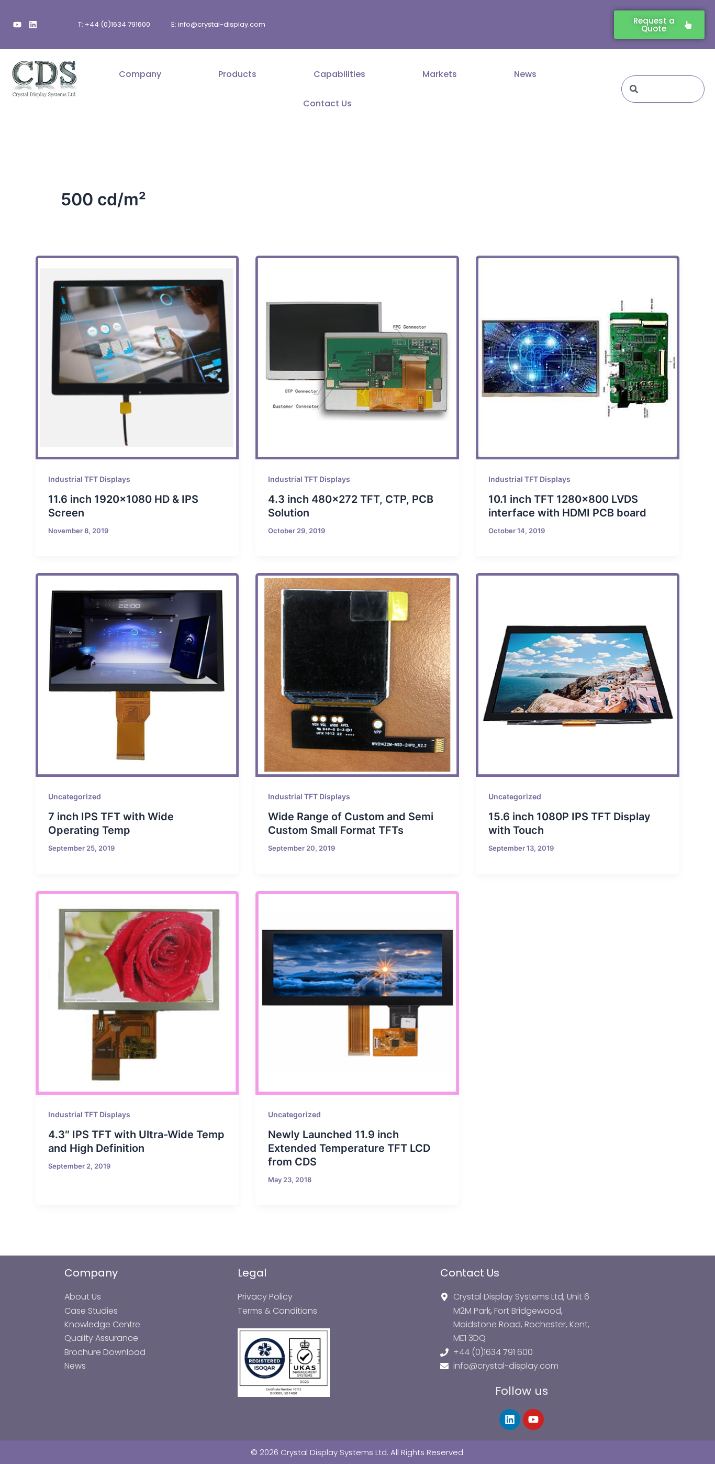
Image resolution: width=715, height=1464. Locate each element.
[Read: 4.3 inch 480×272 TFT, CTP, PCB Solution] (357, 357)
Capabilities (339, 74)
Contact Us (327, 103)
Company (140, 74)
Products (237, 74)
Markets (439, 74)
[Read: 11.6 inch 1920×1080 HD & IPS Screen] (137, 357)
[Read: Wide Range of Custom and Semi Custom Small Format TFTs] (357, 675)
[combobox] (663, 89)
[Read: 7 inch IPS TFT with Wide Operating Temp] (137, 675)
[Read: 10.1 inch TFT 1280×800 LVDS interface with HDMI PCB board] (577, 357)
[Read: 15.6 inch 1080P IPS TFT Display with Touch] (577, 675)
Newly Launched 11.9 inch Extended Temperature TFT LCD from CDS (349, 1148)
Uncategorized (74, 796)
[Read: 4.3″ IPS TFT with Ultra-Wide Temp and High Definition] (137, 993)
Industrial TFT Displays (89, 479)
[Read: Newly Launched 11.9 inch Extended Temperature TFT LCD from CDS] (357, 993)
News (525, 74)
